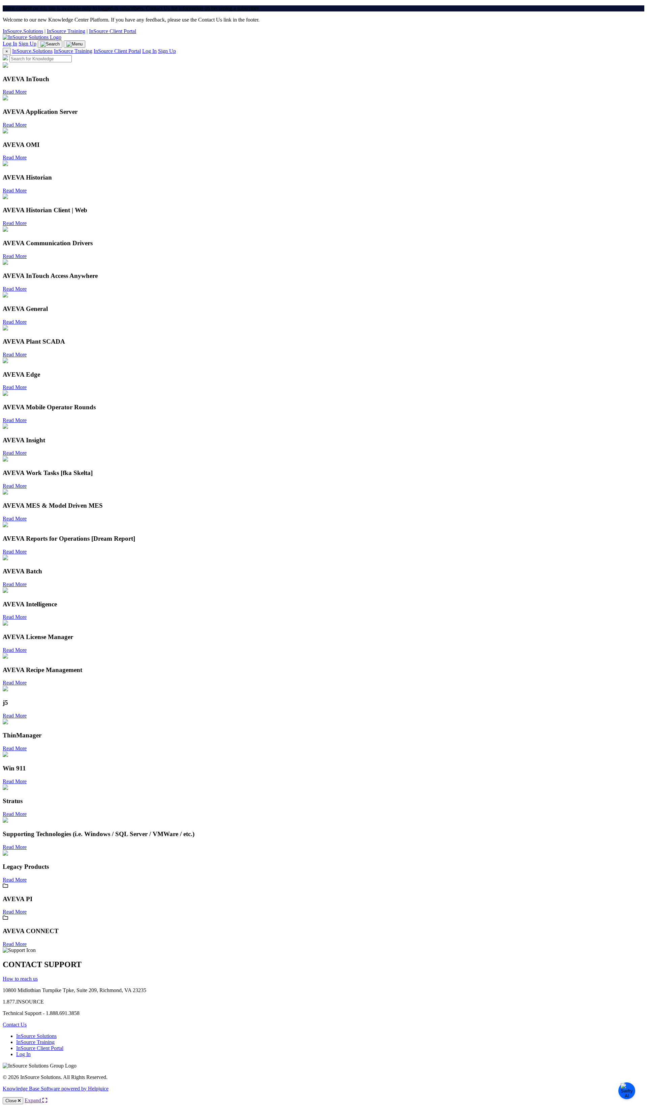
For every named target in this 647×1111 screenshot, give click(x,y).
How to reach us (20, 979)
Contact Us (15, 1024)
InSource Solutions (36, 1036)
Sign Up (27, 43)
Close (11, 1100)
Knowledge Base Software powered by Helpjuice (56, 1088)
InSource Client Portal (112, 31)
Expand (33, 1100)
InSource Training (66, 31)
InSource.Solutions (23, 31)
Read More (15, 92)
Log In (10, 43)
